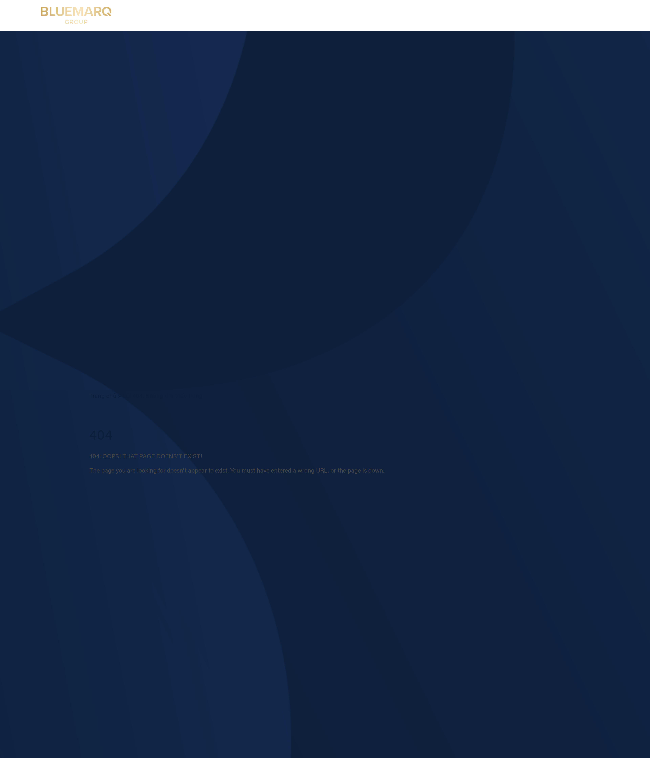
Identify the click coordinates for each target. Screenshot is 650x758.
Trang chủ (102, 397)
